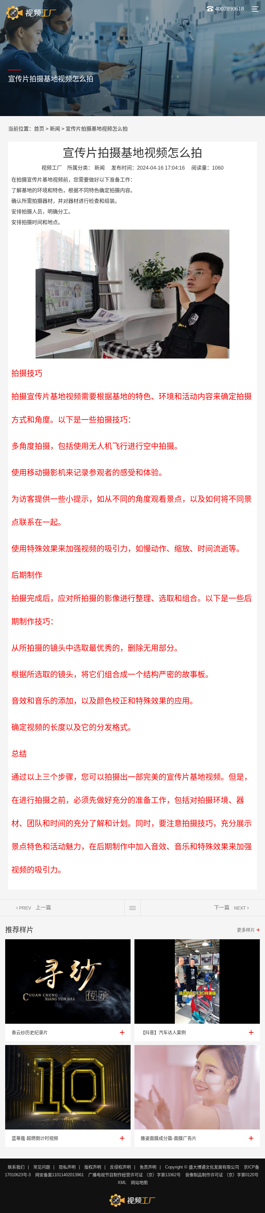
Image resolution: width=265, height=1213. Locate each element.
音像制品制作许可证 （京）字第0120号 (222, 1174)
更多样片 (246, 929)
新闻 (55, 129)
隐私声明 (67, 1167)
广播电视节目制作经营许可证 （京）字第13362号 (134, 1174)
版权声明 (92, 1167)
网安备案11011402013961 (59, 1174)
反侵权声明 (120, 1167)
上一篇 (43, 907)
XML (122, 1182)
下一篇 (221, 907)
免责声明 (148, 1167)
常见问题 (41, 1167)
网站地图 (139, 1182)
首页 (39, 129)
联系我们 (16, 1167)
